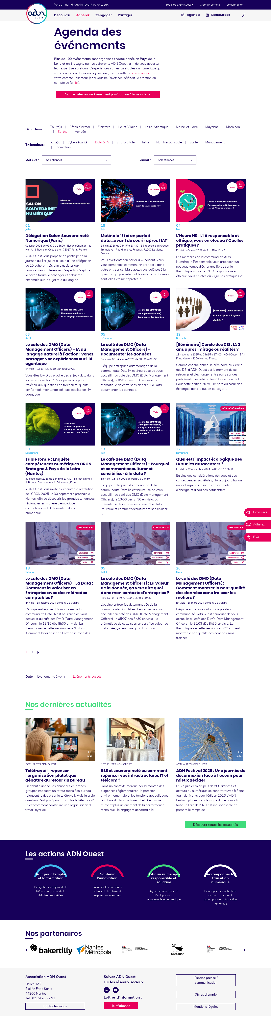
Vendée (80, 131)
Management (215, 142)
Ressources (220, 14)
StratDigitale (125, 142)
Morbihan (233, 127)
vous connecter (143, 73)
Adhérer (82, 15)
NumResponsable (169, 142)
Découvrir (62, 15)
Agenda (193, 14)
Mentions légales (205, 1006)
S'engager (103, 15)
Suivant (39, 652)
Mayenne (212, 127)
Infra (145, 142)
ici (76, 82)
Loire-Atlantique (156, 127)
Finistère (104, 127)
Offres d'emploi (206, 994)
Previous (26, 950)
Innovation (63, 147)
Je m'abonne (121, 1005)
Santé (193, 142)
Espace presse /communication (206, 980)
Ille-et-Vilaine (127, 127)
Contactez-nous (55, 1006)
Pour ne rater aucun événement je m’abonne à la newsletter (108, 94)
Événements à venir (51, 676)
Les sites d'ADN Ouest (178, 5)
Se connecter (235, 5)
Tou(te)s (56, 127)
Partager (125, 15)
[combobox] (76, 160)
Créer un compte (210, 5)
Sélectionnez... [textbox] (55, 160)
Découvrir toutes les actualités (215, 824)
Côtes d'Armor (79, 127)
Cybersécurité (77, 142)
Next (245, 950)
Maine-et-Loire (187, 127)
